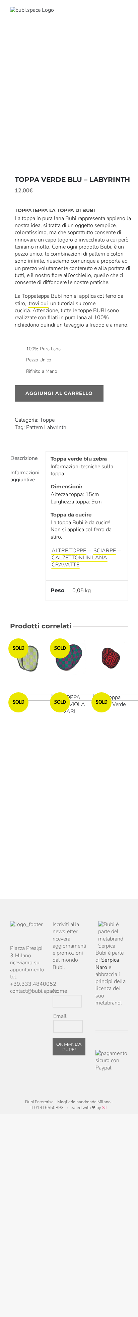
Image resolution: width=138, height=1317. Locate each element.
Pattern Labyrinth (46, 427)
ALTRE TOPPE (69, 550)
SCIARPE (104, 550)
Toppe (47, 420)
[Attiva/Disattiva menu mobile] (125, 13)
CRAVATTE (65, 564)
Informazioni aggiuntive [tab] (25, 476)
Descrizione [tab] (24, 458)
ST (105, 1108)
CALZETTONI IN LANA (79, 557)
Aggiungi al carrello (59, 393)
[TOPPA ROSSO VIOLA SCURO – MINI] (110, 657)
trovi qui (38, 303)
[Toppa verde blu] (69, 99)
